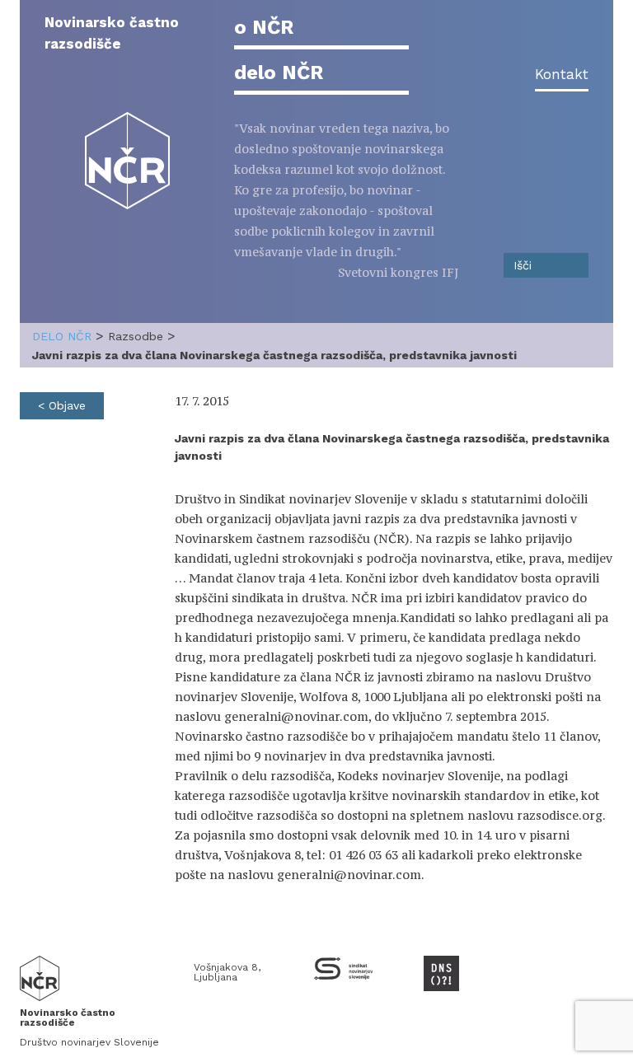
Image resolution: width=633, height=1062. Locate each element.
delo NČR (278, 72)
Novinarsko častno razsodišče (112, 33)
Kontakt (561, 74)
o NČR (263, 27)
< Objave (62, 405)
